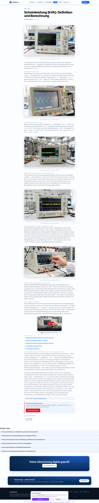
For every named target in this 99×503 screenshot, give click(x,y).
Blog (55, 2)
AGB (81, 491)
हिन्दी (70, 501)
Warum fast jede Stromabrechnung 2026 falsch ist (40, 337)
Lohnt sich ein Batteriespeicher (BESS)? (37, 340)
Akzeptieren (40, 499)
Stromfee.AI (40, 2)
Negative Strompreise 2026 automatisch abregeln (40, 343)
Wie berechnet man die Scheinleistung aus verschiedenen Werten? (19, 435)
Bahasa (72, 501)
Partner (60, 2)
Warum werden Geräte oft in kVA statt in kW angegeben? (17, 443)
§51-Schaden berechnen (32, 348)
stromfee (15, 2)
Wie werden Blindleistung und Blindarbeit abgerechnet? (16, 447)
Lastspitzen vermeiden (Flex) (34, 346)
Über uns (66, 2)
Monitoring (32, 2)
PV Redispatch (48, 2)
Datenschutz (86, 491)
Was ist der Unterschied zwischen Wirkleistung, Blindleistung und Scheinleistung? (23, 439)
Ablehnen (58, 499)
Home (25, 8)
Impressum (76, 491)
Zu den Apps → (84, 480)
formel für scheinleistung (39, 398)
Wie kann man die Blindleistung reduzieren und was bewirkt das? (19, 451)
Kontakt (85, 2)
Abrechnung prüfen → (33, 410)
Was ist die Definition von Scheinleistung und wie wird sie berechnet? (20, 432)
